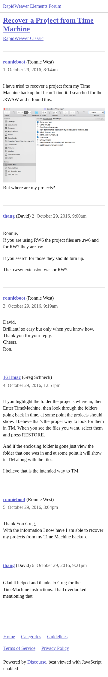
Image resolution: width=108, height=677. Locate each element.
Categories (31, 636)
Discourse (36, 661)
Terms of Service (19, 648)
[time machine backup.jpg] (54, 145)
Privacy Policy (55, 648)
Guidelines (57, 636)
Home (9, 636)
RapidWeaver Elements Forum (32, 6)
